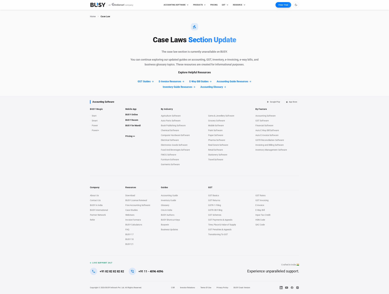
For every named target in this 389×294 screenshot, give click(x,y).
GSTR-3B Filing (215, 210)
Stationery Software (217, 154)
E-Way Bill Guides (198, 81)
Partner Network (98, 215)
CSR (173, 288)
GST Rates (260, 195)
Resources (130, 187)
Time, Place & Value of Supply (222, 224)
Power (95, 125)
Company (94, 187)
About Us (94, 195)
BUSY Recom (131, 120)
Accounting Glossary (211, 86)
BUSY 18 (129, 239)
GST (223, 5)
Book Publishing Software (173, 125)
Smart (95, 120)
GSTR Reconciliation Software (269, 140)
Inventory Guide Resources (177, 86)
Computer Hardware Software (175, 135)
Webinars (129, 215)
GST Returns (214, 200)
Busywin (165, 224)
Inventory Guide (168, 200)
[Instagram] (297, 287)
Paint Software (215, 130)
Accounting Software (103, 101)
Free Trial (283, 5)
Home (93, 16)
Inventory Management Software (271, 150)
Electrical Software (170, 140)
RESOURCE (237, 5)
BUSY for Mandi (133, 125)
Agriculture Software (171, 116)
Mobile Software (216, 125)
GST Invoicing (262, 200)
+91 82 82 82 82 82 (112, 271)
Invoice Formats (133, 220)
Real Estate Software (218, 145)
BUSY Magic (96, 109)
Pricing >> (130, 136)
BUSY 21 (129, 244)
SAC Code (260, 224)
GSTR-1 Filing (214, 205)
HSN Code (260, 220)
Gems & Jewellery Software (221, 116)
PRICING (214, 5)
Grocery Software (216, 120)
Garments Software (170, 164)
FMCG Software (168, 154)
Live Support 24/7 (102, 263)
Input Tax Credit (262, 215)
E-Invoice (259, 205)
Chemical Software (170, 130)
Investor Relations (187, 288)
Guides (164, 187)
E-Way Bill (260, 210)
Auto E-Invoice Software (266, 135)
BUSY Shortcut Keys (170, 220)
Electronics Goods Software (174, 145)
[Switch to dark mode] (296, 5)
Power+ (95, 130)
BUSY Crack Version (242, 288)
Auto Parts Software (171, 120)
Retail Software (215, 150)
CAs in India (166, 210)
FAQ (127, 229)
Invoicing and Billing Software (269, 145)
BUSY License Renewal (136, 200)
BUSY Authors (167, 215)
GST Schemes (214, 215)
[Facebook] (292, 287)
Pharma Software (216, 140)
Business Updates (169, 229)
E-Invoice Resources (170, 81)
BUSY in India (96, 205)
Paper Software (215, 135)
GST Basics (213, 195)
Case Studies (131, 210)
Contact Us (95, 200)
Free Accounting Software (137, 205)
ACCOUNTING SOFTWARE (175, 5)
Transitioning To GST (218, 234)
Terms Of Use (205, 288)
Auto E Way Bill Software (267, 130)
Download (130, 195)
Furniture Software (170, 159)
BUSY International (99, 210)
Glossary (165, 205)
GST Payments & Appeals (220, 220)
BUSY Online (131, 114)
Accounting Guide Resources (232, 81)
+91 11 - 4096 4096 (150, 271)
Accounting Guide (169, 195)
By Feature (261, 109)
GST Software (262, 120)
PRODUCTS (198, 5)
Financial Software (264, 125)
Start (95, 116)
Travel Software (215, 159)
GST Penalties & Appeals (219, 229)
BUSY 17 (129, 234)
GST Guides (144, 81)
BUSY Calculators (133, 224)
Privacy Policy (222, 288)
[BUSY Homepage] (112, 5)
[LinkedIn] (281, 287)
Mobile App (130, 109)
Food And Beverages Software (175, 150)
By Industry (167, 109)
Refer (92, 220)
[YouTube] (286, 287)
